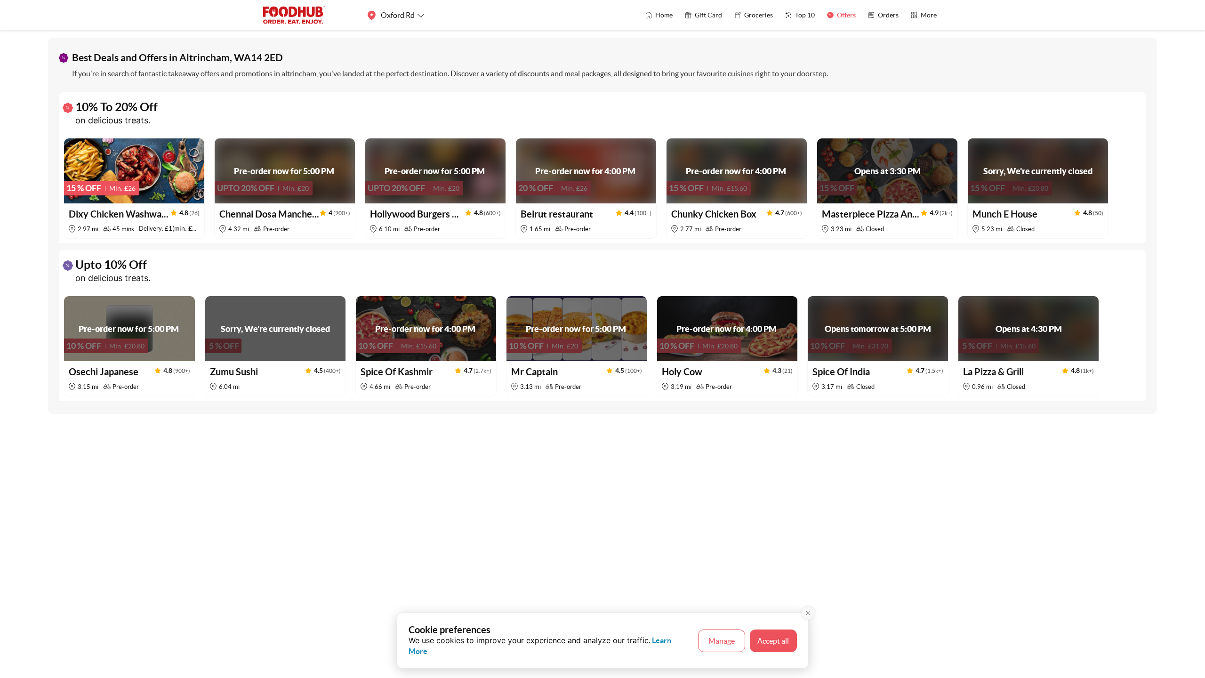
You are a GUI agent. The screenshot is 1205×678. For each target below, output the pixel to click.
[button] (134, 188)
